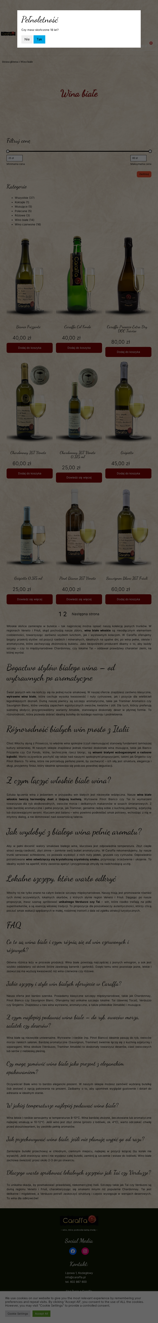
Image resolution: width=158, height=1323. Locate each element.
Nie (27, 39)
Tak (39, 39)
